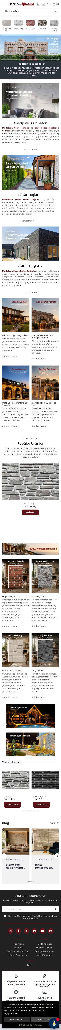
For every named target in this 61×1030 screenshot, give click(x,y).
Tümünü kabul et (44, 1019)
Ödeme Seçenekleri (44, 951)
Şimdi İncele (30, 149)
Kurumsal (18, 939)
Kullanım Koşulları (44, 948)
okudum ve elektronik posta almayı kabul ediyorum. (32, 917)
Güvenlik (18, 948)
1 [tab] (26, 57)
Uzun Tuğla (38, 799)
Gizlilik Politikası (44, 944)
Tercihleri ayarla (16, 1019)
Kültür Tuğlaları (39, 796)
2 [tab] (29, 57)
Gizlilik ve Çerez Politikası (31, 1025)
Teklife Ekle (31, 512)
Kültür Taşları (30, 503)
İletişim (30, 960)
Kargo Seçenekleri (18, 955)
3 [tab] (31, 57)
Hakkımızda (18, 944)
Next (55, 493)
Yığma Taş (30, 507)
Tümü (52, 823)
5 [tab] (34, 57)
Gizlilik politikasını (16, 916)
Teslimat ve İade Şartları (18, 951)
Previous (6, 493)
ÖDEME (44, 939)
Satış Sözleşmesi (44, 955)
